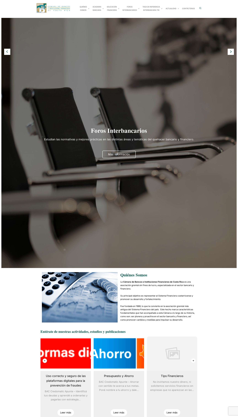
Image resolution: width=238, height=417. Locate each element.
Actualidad (171, 8)
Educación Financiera (112, 8)
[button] (88, 8)
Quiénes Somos (83, 8)
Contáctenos (188, 8)
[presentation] (7, 52)
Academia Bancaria (97, 8)
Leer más (65, 412)
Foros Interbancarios (129, 8)
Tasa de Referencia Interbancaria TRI (151, 8)
